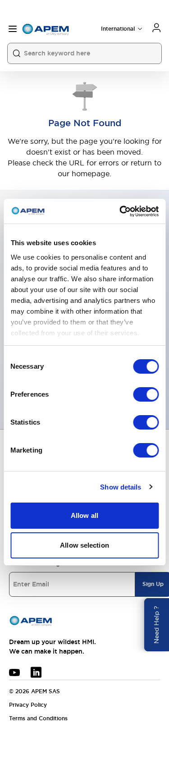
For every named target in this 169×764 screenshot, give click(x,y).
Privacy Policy (28, 705)
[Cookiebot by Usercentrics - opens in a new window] (120, 211)
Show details (120, 487)
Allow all (84, 515)
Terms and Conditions (38, 718)
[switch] (146, 394)
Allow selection (84, 545)
